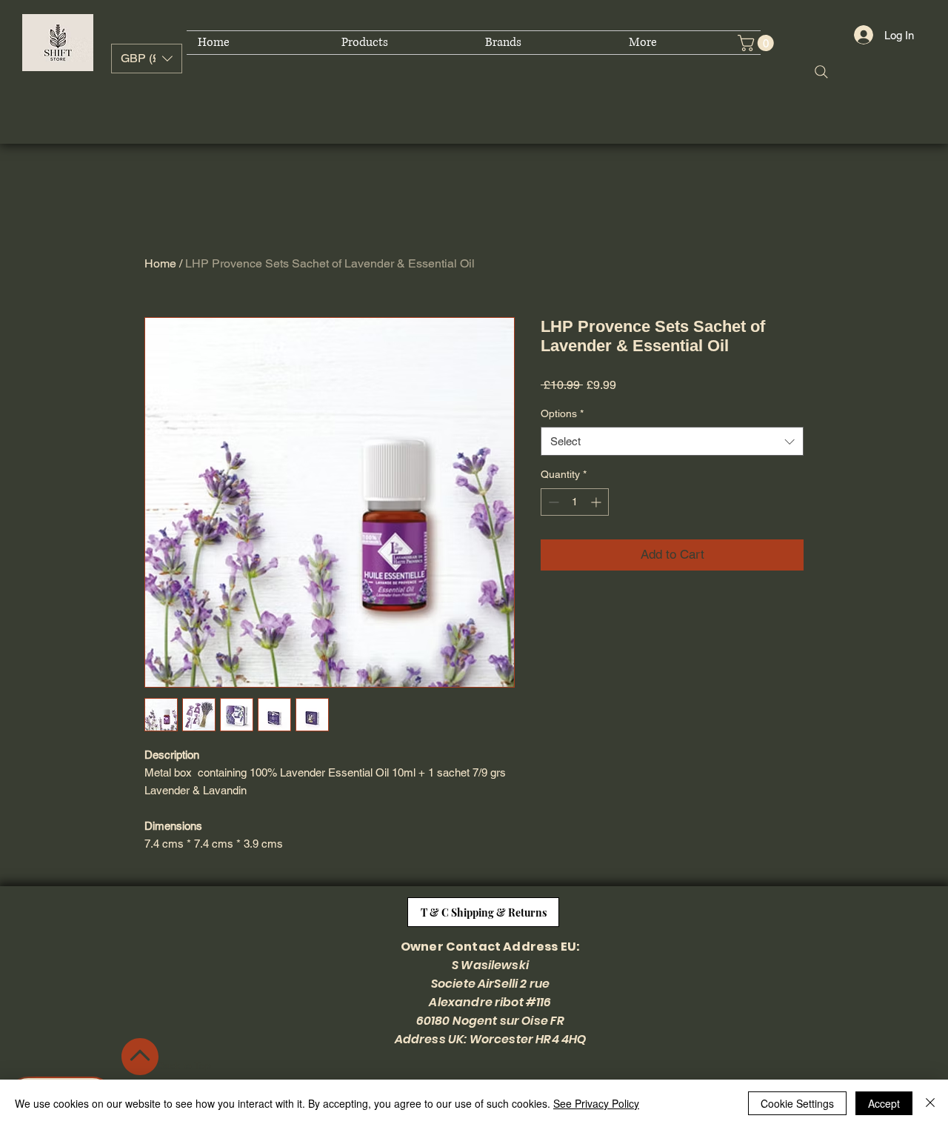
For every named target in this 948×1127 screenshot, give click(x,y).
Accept (884, 1103)
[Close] (930, 1103)
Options (562, 413)
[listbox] (146, 58)
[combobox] (672, 441)
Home (160, 263)
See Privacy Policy (596, 1103)
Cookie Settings (797, 1103)
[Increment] (597, 502)
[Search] (821, 71)
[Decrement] (552, 502)
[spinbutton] (574, 502)
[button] (146, 58)
